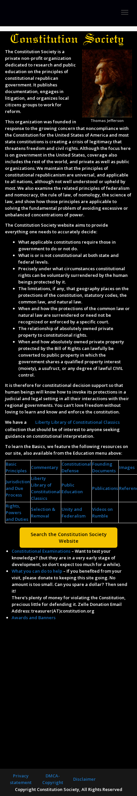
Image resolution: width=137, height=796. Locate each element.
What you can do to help (37, 571)
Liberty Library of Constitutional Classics (77, 422)
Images (127, 467)
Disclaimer (84, 779)
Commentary (44, 467)
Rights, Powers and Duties (17, 512)
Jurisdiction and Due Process (18, 488)
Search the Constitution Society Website (69, 537)
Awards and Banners (34, 618)
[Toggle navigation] (124, 12)
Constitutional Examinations (41, 551)
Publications (105, 488)
